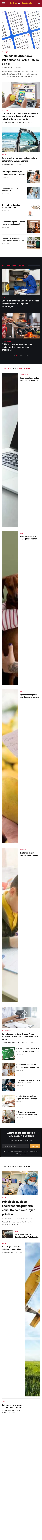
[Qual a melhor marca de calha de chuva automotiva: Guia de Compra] (21, 139)
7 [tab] (25, 355)
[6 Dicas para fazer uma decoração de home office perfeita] (8, 1116)
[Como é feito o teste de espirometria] (33, 193)
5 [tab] (22, 355)
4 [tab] (20, 355)
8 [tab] (27, 355)
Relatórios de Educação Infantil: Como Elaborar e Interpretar (29, 855)
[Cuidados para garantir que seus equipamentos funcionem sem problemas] (21, 325)
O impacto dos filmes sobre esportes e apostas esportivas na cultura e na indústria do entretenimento (20, 116)
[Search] (39, 3)
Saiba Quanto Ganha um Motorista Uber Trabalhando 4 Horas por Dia (26, 1237)
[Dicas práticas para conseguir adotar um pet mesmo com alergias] (10, 608)
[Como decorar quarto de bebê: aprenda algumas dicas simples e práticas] (8, 1069)
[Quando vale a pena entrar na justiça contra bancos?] (33, 226)
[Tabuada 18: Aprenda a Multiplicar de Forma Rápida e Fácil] (21, 30)
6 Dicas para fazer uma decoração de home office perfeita (26, 1114)
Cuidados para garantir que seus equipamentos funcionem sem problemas (17, 347)
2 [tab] (17, 355)
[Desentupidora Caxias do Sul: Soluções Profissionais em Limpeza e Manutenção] (21, 282)
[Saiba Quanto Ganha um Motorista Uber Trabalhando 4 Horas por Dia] (7, 1234)
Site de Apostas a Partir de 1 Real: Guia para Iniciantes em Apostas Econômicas (27, 1051)
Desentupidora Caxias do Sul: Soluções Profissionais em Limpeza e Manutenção (20, 303)
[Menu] (3, 3)
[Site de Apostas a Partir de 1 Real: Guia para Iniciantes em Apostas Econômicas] (8, 1053)
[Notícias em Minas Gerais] (21, 3)
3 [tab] (18, 355)
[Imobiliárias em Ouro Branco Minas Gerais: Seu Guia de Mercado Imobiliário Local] (21, 1017)
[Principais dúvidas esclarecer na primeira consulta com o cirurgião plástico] (20, 1183)
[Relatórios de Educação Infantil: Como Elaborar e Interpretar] (10, 925)
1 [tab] (15, 355)
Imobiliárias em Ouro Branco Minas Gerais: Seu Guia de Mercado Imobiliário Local (20, 1037)
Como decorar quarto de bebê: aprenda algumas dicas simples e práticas (28, 1066)
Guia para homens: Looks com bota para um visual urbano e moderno (12, 1407)
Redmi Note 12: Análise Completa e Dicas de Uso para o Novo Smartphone (14, 240)
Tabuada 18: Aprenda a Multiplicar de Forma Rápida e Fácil (20, 60)
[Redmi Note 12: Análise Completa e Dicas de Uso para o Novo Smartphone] (33, 243)
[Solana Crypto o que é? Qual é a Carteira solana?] (8, 1085)
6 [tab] (23, 355)
